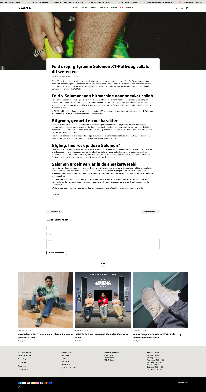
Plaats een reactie (56, 253)
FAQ (62, 370)
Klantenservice (23, 369)
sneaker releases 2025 (106, 138)
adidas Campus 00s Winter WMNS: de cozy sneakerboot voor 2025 (157, 335)
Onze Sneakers (136, 181)
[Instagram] (19, 387)
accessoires (56, 154)
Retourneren (22, 366)
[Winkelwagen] (187, 8)
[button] (84, 8)
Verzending (22, 359)
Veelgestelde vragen (25, 355)
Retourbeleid (65, 361)
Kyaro (181, 383)
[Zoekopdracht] (182, 8)
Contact (63, 358)
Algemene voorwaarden (69, 367)
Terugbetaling (22, 362)
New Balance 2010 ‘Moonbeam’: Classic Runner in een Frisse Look (45, 335)
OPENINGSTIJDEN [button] (153, 352)
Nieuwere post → (150, 211)
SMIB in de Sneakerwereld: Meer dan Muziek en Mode (102, 335)
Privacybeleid (65, 364)
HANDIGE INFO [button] (66, 352)
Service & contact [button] (25, 352)
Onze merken (65, 355)
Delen (57, 194)
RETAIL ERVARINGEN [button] (111, 352)
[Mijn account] (176, 8)
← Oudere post (55, 211)
